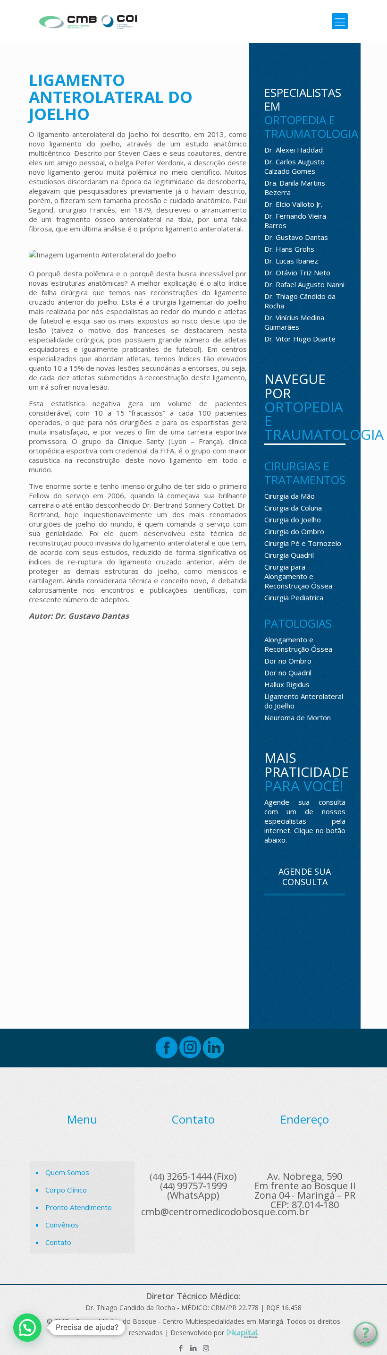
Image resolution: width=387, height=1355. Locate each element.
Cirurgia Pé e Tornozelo (302, 543)
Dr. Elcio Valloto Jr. (293, 204)
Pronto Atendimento (78, 1207)
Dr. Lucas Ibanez (291, 260)
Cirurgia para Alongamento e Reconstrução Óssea (298, 576)
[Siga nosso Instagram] (190, 1055)
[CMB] (88, 21)
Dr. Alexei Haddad (293, 149)
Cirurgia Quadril (289, 555)
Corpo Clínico (66, 1189)
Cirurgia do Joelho (292, 519)
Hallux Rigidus (287, 684)
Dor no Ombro (287, 660)
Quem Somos (67, 1172)
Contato (58, 1242)
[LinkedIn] (193, 1348)
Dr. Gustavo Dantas (296, 237)
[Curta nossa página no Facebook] (166, 1055)
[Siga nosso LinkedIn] (213, 1055)
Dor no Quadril (287, 672)
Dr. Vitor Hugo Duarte (300, 338)
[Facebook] (180, 1348)
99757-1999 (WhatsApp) (193, 1190)
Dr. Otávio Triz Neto (297, 272)
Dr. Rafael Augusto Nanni (304, 284)
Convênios (62, 1224)
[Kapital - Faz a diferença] (242, 1332)
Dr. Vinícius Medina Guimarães (294, 322)
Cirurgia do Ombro (294, 531)
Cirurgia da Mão (289, 496)
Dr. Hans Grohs (289, 249)
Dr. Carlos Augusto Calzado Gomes (294, 166)
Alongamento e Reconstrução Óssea (298, 644)
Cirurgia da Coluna (293, 507)
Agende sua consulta (304, 876)
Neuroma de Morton (297, 717)
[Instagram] (206, 1348)
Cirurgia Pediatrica (293, 597)
